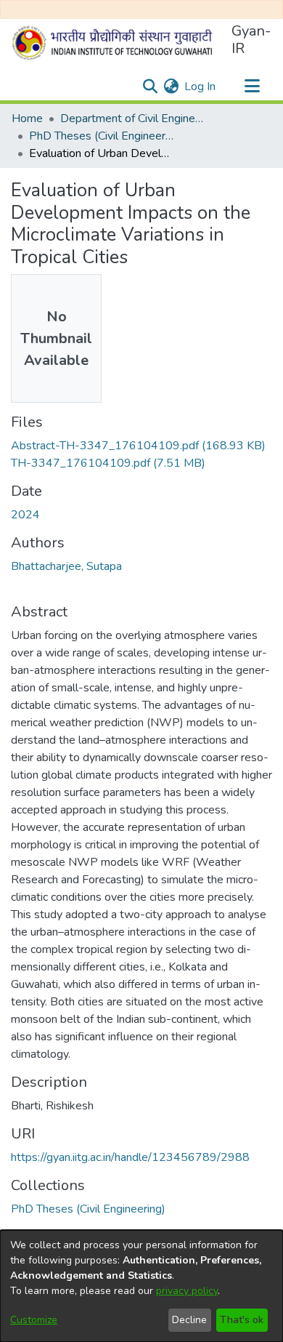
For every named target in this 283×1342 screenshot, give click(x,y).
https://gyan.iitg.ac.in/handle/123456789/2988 (130, 1157)
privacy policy (187, 1291)
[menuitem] (171, 86)
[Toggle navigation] (251, 86)
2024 (25, 515)
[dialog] (141, 1286)
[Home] (115, 43)
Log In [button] (200, 87)
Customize (33, 1320)
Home (27, 118)
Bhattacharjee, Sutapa (66, 566)
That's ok (241, 1320)
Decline (189, 1320)
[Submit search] (150, 86)
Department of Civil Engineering (132, 118)
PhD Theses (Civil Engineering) (101, 136)
